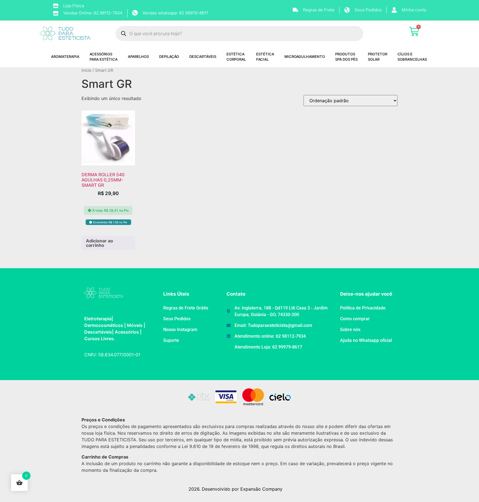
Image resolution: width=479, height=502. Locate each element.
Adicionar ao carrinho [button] (99, 243)
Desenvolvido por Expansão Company (242, 489)
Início (86, 70)
